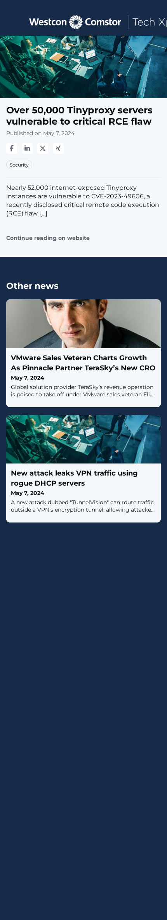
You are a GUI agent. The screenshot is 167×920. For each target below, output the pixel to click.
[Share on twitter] (42, 148)
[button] (12, 22)
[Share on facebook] (11, 148)
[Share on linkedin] (27, 148)
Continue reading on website (48, 238)
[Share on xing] (58, 148)
